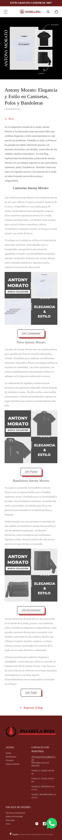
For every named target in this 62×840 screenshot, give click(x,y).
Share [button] (11, 118)
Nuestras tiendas (13, 764)
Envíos (8, 753)
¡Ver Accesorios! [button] (31, 610)
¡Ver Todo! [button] (31, 692)
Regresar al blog (33, 708)
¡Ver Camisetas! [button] (31, 333)
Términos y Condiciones (15, 812)
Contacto (9, 760)
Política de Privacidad (14, 816)
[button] (6, 12)
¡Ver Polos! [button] (31, 471)
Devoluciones (11, 756)
